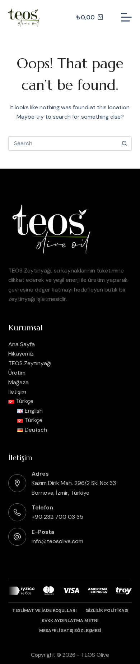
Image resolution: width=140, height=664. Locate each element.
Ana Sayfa (21, 344)
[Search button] (124, 143)
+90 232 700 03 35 (57, 517)
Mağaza (18, 382)
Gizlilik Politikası (106, 610)
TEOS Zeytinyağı (29, 363)
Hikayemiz (21, 353)
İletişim (17, 391)
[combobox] (63, 143)
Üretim (16, 372)
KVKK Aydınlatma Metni (70, 620)
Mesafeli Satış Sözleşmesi (70, 630)
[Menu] (126, 17)
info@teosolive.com (57, 541)
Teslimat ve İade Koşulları (44, 610)
